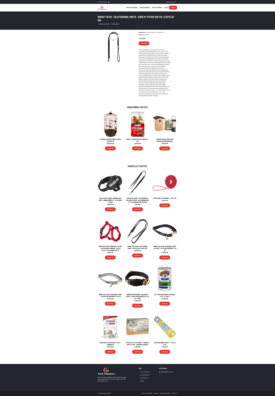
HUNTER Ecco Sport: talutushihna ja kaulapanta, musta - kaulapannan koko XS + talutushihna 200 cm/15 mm (137, 200)
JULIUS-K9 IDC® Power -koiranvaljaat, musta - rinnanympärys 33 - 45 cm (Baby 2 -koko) (110, 200)
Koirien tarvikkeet (104, 24)
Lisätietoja (144, 43)
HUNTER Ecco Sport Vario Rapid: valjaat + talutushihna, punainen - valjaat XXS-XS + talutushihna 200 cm (110, 248)
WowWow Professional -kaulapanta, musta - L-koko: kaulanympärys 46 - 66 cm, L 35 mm (137, 296)
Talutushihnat (115, 24)
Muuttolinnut (157, 7)
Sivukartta (174, 393)
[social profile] (109, 2)
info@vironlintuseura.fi (171, 2)
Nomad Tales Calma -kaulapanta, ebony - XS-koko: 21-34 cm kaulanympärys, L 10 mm (164, 248)
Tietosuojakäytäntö (164, 393)
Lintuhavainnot (145, 7)
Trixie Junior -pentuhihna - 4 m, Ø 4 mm (164, 198)
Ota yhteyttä (149, 393)
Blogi (166, 7)
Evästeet (156, 393)
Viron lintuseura (131, 7)
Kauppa (173, 7)
